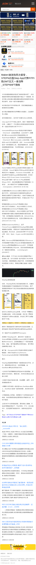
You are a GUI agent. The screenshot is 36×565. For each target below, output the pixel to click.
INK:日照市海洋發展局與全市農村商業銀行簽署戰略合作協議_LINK (17, 523)
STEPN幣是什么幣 (15, 417)
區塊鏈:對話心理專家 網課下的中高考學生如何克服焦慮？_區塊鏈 (17, 467)
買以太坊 (12, 563)
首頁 (2, 70)
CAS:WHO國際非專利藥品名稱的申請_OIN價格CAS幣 (18, 445)
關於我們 (9, 553)
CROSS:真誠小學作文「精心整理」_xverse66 (15, 427)
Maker (12, 414)
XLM (6, 70)
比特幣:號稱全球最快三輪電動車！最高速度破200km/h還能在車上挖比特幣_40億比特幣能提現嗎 (18, 485)
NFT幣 (27, 414)
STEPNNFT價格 (19, 414)
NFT (8, 414)
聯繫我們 (3, 553)
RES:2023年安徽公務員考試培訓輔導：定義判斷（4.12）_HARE (17, 506)
